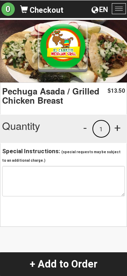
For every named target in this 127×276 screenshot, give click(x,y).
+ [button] (117, 127)
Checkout (46, 10)
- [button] (85, 127)
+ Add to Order (63, 264)
